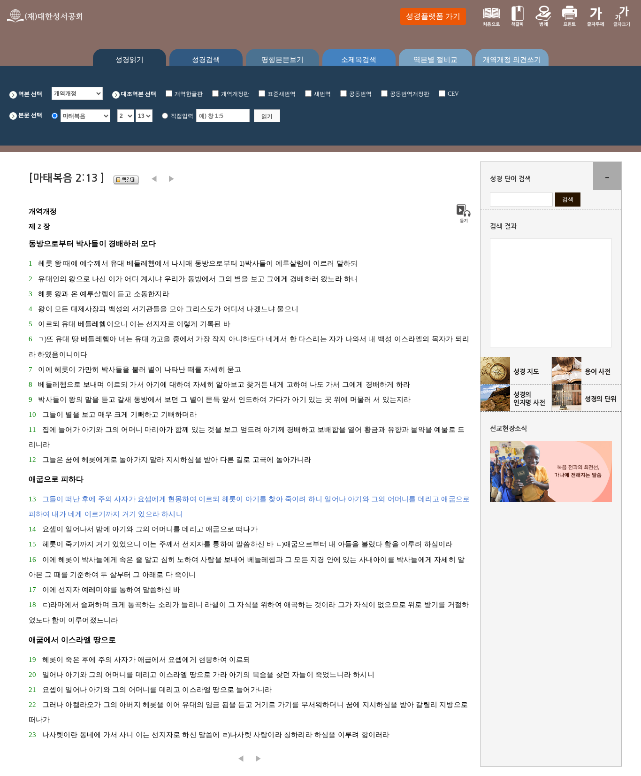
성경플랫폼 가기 (433, 16)
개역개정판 (235, 94)
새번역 (322, 94)
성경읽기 (129, 59)
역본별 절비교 (435, 59)
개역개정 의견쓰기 (512, 59)
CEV (453, 94)
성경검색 (206, 59)
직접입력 (182, 116)
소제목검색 (358, 59)
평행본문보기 (282, 59)
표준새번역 (281, 94)
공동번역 (360, 94)
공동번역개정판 (409, 94)
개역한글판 (189, 94)
